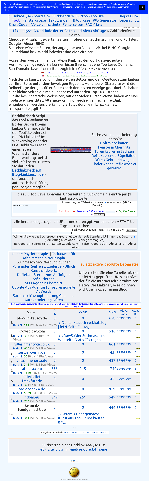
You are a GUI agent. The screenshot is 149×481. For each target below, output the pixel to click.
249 (54, 397)
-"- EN (54, 312)
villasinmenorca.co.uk (32, 344)
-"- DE (83, 312)
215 (83, 369)
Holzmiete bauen (114, 143)
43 (112, 352)
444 (112, 407)
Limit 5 (67, 432)
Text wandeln (59, 20)
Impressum (129, 16)
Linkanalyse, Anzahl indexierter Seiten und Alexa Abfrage (59, 31)
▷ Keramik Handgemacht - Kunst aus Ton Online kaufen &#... (81, 418)
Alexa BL (135, 312)
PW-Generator (104, 20)
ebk (43, 449)
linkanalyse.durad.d (80, 449)
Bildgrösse (81, 20)
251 (83, 397)
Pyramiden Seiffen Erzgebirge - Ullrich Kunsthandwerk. (43, 268)
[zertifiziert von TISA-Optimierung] (74, 478)
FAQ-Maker (95, 24)
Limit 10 (76, 432)
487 (112, 360)
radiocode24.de (32, 389)
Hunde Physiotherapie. (30, 254)
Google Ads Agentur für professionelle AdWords (43, 289)
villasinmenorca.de (32, 360)
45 (112, 379)
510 (112, 331)
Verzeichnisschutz (45, 24)
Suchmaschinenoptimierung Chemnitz (43, 296)
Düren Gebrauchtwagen (114, 160)
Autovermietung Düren (43, 300)
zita (51, 449)
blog (59, 449)
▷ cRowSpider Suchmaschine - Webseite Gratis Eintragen (82, 338)
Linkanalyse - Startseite (31, 16)
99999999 (124, 318)
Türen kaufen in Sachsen (114, 151)
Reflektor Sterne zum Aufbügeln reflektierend (43, 277)
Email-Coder (19, 24)
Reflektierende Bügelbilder (114, 156)
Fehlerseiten (73, 24)
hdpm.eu (32, 397)
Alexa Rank (124, 312)
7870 (112, 389)
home (102, 449)
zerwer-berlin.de (32, 352)
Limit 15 (85, 432)
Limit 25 (95, 432)
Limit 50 (104, 432)
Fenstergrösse (34, 20)
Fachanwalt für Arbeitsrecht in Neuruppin (49, 256)
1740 (112, 369)
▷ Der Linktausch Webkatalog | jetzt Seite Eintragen (82, 325)
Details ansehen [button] (11, 10)
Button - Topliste (90, 16)
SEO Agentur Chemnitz (43, 283)
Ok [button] (142, 7)
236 (54, 369)
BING (112, 312)
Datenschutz (129, 20)
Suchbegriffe (63, 16)
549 (112, 397)
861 (112, 344)
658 (112, 318)
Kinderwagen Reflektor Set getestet (114, 166)
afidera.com (32, 369)
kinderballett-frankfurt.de (32, 379)
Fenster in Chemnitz (114, 147)
